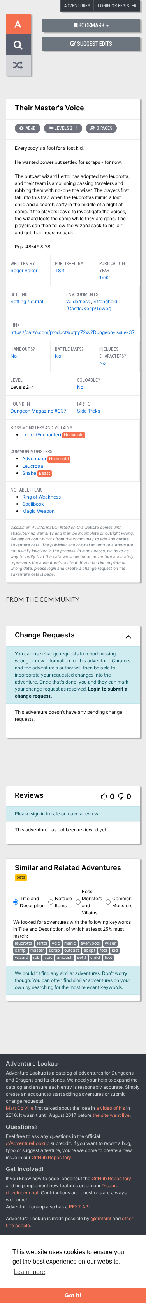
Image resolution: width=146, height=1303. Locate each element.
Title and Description (32, 902)
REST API (79, 1207)
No (14, 356)
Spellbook (33, 504)
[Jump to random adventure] (18, 65)
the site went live (111, 1115)
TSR (59, 270)
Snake (29, 473)
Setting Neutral (27, 301)
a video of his (110, 1108)
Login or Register (117, 6)
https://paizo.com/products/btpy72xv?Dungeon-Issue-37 (73, 332)
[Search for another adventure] (18, 44)
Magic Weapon (38, 511)
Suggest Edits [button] (94, 44)
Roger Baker (24, 270)
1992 (104, 277)
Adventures (77, 6)
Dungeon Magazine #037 (39, 411)
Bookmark (91, 25)
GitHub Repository (51, 1157)
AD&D (30, 128)
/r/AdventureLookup (27, 1143)
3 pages (104, 128)
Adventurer (34, 458)
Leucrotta (32, 466)
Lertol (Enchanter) (42, 435)
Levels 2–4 (66, 128)
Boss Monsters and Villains (92, 901)
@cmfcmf (101, 1218)
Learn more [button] (29, 1272)
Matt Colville (19, 1108)
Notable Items (63, 902)
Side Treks (88, 411)
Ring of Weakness (41, 497)
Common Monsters (122, 902)
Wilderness (78, 301)
